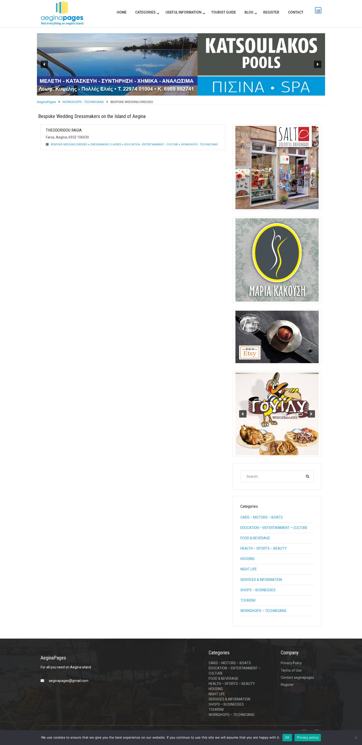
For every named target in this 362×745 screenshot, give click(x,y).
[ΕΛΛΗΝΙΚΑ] (318, 10)
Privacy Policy (291, 663)
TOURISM (247, 600)
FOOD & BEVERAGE (255, 538)
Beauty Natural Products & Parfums (294, 448)
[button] (181, 64)
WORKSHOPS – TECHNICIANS (263, 611)
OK (287, 737)
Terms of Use (291, 670)
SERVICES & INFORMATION (261, 580)
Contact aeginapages (297, 677)
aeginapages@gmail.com (68, 681)
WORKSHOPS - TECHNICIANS (199, 144)
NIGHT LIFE (248, 569)
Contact (295, 12)
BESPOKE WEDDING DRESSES (69, 144)
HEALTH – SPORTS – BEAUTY (263, 548)
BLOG (249, 12)
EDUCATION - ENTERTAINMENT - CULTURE (151, 144)
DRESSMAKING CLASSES (105, 144)
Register (271, 12)
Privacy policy (308, 737)
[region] (181, 64)
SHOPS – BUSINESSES (258, 590)
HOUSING (247, 559)
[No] (355, 737)
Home (122, 12)
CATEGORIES (145, 12)
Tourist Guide (223, 12)
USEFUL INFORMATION (183, 12)
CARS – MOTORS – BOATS (261, 517)
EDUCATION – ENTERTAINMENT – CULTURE (274, 528)
